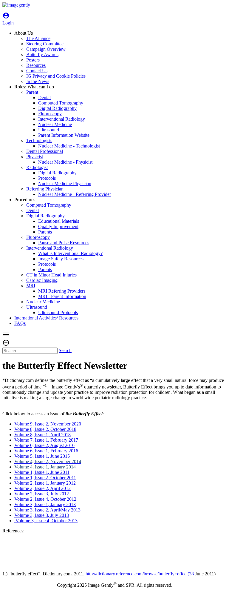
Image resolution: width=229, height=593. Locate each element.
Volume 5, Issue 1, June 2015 (42, 456)
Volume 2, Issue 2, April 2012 (42, 488)
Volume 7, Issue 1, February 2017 (46, 440)
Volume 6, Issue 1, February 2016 (46, 450)
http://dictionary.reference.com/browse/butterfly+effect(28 (140, 573)
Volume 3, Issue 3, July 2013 (41, 515)
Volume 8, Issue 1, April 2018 (42, 434)
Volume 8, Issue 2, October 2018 (45, 429)
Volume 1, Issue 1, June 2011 (41, 472)
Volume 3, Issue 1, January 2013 (45, 504)
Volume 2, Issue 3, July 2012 (41, 493)
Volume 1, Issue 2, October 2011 (45, 477)
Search (65, 350)
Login (8, 20)
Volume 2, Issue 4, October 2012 (45, 499)
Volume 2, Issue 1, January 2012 (45, 483)
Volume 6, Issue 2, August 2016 (44, 445)
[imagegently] (16, 4)
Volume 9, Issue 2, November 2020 (47, 423)
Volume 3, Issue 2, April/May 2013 (47, 509)
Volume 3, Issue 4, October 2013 (46, 520)
